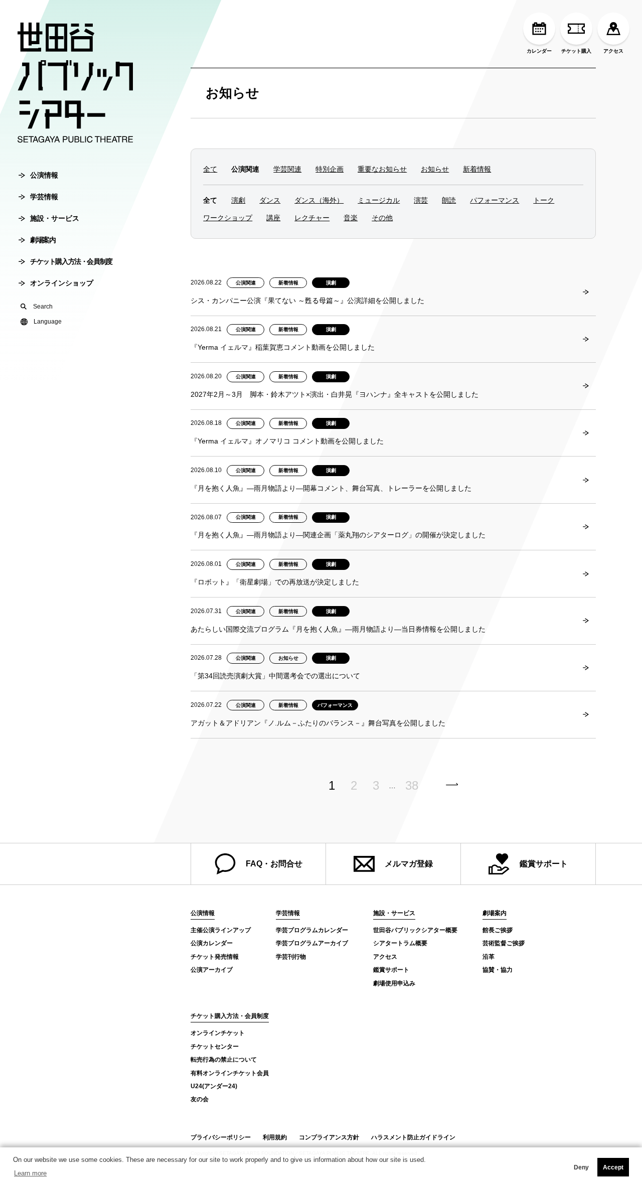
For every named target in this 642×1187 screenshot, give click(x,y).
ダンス (269, 200)
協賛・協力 (498, 969)
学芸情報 (44, 197)
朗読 (449, 200)
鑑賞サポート (544, 863)
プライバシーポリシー (221, 1137)
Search (43, 307)
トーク (543, 200)
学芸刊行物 (291, 956)
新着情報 (477, 169)
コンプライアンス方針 (329, 1137)
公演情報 (44, 175)
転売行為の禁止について (224, 1059)
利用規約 (275, 1137)
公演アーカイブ (212, 969)
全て (210, 169)
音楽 (351, 218)
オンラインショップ (61, 283)
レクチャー (312, 218)
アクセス (613, 51)
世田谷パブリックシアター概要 (415, 930)
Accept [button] (613, 1167)
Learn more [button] (30, 1173)
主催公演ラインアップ (221, 930)
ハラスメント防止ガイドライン (413, 1137)
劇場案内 (42, 240)
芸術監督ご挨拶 (504, 943)
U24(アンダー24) (214, 1086)
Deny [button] (581, 1167)
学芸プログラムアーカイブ (312, 943)
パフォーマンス (494, 200)
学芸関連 (287, 169)
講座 (273, 218)
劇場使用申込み (394, 983)
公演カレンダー (212, 943)
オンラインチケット (218, 1032)
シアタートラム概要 (400, 943)
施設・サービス (54, 218)
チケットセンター (215, 1046)
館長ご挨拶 (498, 930)
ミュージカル (379, 200)
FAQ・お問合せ (274, 863)
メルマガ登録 (409, 863)
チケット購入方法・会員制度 (71, 261)
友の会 (200, 1099)
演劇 (238, 200)
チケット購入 (576, 51)
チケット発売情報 (215, 956)
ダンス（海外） (319, 200)
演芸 (421, 200)
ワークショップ (227, 218)
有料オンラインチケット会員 (230, 1073)
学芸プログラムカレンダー (312, 930)
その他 (382, 218)
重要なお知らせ (382, 169)
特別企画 (329, 169)
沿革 (489, 956)
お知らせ (232, 92)
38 (411, 786)
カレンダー (539, 51)
